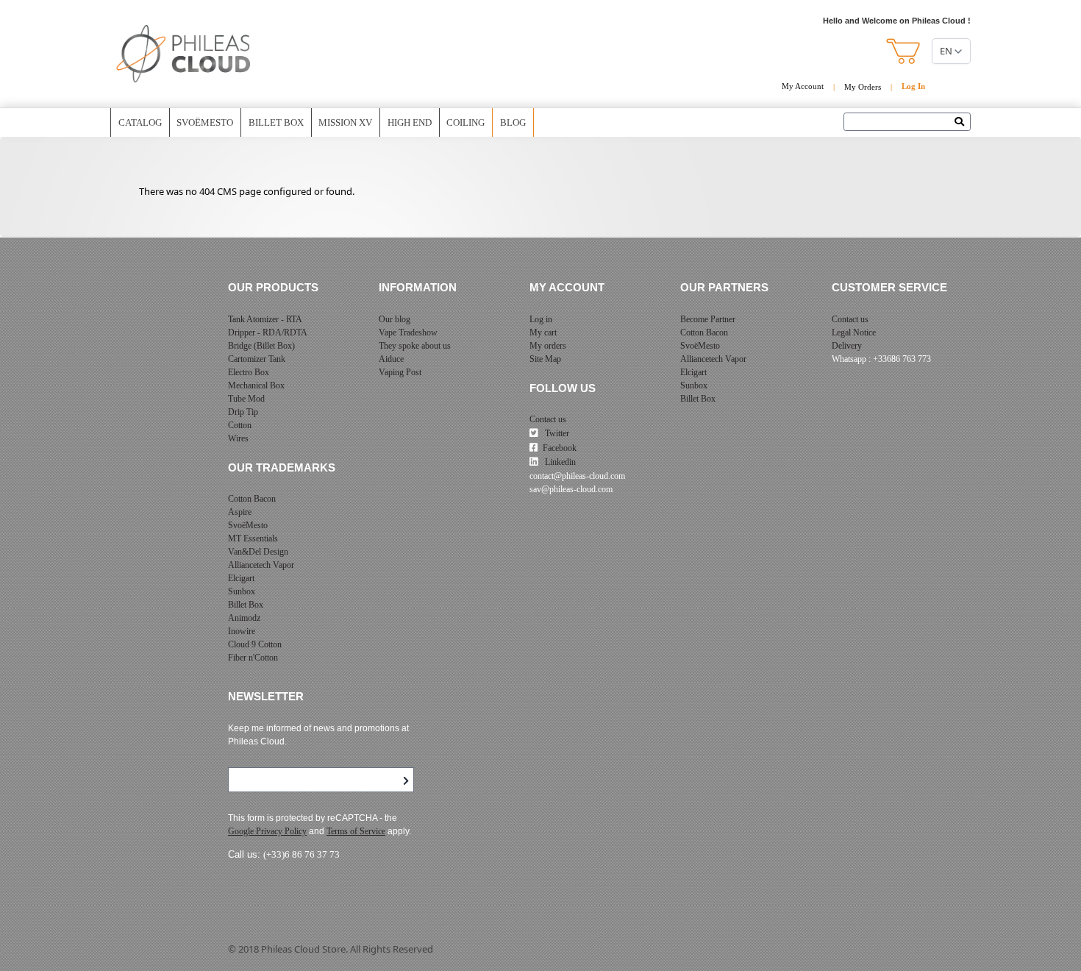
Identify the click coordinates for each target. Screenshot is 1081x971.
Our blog (394, 319)
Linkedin (559, 462)
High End (410, 122)
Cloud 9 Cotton (255, 644)
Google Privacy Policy (267, 831)
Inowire (241, 631)
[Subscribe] (406, 781)
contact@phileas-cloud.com (577, 476)
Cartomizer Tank (256, 359)
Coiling (465, 122)
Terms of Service (356, 831)
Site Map (545, 359)
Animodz (244, 618)
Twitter (556, 433)
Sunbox (241, 591)
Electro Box (248, 372)
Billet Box (276, 122)
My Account (803, 86)
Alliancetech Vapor (261, 565)
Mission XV (345, 122)
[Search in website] (963, 123)
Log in (540, 319)
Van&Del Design (258, 552)
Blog (513, 122)
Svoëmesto (204, 122)
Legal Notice (854, 332)
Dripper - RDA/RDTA (267, 332)
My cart (543, 332)
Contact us (547, 419)
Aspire (239, 512)
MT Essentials (253, 538)
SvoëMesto (248, 525)
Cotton (239, 425)
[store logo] (183, 53)
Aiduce (391, 359)
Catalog (140, 122)
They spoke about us (415, 346)
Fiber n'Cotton (253, 657)
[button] (904, 51)
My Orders (862, 86)
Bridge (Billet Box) (261, 346)
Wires (238, 438)
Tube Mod (246, 399)
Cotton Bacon (252, 499)
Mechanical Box (256, 385)
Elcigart (241, 578)
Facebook (560, 448)
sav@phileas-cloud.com (571, 489)
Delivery (847, 346)
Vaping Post (400, 372)
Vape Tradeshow (408, 332)
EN (946, 50)
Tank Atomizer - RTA (265, 319)
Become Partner (707, 319)
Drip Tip (243, 412)
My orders (547, 346)
